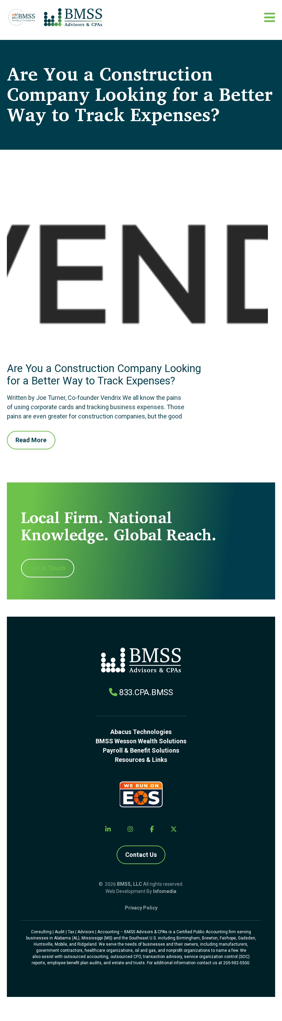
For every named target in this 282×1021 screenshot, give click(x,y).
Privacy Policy (141, 908)
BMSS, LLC (129, 884)
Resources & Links (141, 759)
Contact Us (141, 854)
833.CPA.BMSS (146, 692)
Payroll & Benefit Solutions (141, 750)
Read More (30, 440)
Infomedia (164, 891)
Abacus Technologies (141, 731)
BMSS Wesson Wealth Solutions (141, 741)
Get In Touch (47, 568)
